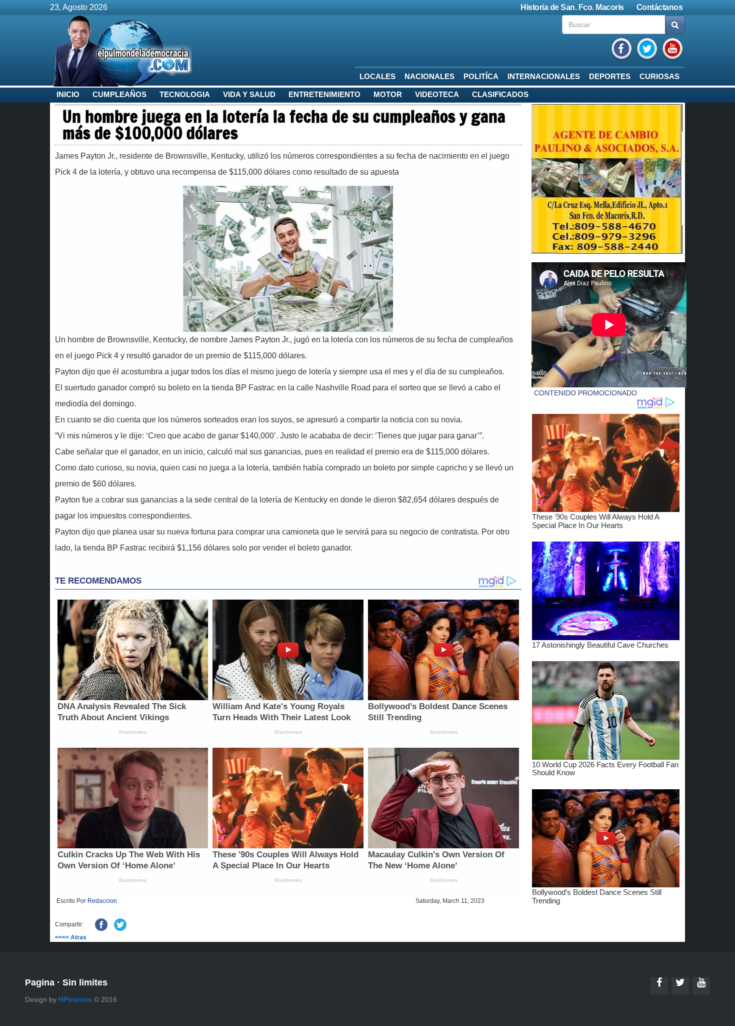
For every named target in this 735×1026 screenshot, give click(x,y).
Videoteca (437, 95)
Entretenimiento (324, 95)
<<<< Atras (70, 937)
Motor (388, 95)
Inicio (68, 95)
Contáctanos (659, 7)
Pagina (39, 982)
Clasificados (500, 95)
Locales (378, 77)
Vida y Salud (249, 95)
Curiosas (660, 77)
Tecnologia (185, 95)
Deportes (609, 77)
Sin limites (85, 982)
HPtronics (75, 999)
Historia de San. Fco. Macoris (572, 7)
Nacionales (429, 77)
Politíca (481, 77)
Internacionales (544, 77)
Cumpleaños (119, 95)
